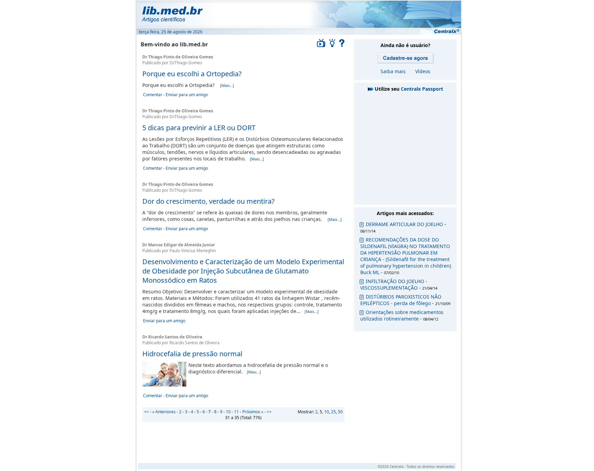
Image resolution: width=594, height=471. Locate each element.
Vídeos (422, 71)
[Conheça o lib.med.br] (342, 45)
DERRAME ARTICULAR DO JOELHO (404, 224)
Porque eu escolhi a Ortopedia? (192, 73)
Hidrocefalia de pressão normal (192, 353)
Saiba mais (393, 71)
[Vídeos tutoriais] (321, 45)
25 (333, 412)
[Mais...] (227, 85)
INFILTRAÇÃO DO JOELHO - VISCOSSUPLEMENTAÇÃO (393, 284)
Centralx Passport (422, 89)
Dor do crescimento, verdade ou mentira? (208, 201)
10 (326, 412)
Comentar (152, 95)
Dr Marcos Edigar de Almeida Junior (178, 245)
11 (236, 412)
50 (340, 412)
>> (269, 412)
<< (146, 412)
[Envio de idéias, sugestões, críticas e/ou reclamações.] (332, 45)
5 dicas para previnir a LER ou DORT (198, 127)
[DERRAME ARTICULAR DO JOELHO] (361, 225)
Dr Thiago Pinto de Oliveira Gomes (177, 57)
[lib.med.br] (298, 13)
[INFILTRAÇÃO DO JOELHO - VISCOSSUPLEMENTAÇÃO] (361, 282)
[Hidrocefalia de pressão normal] (164, 384)
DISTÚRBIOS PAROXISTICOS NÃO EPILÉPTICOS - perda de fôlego (400, 299)
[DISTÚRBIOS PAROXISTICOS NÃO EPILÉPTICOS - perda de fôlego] (361, 298)
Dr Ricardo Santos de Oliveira (172, 337)
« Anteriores (164, 412)
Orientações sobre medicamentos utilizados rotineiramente (401, 315)
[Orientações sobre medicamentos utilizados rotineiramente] (361, 313)
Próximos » (252, 412)
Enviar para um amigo (187, 95)
